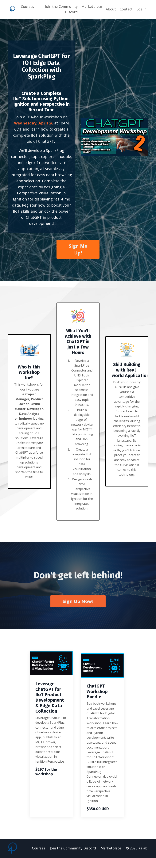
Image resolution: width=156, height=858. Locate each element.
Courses (27, 6)
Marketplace (91, 6)
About (111, 9)
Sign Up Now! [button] (78, 601)
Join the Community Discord (61, 9)
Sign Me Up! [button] (78, 249)
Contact (126, 9)
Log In (141, 9)
